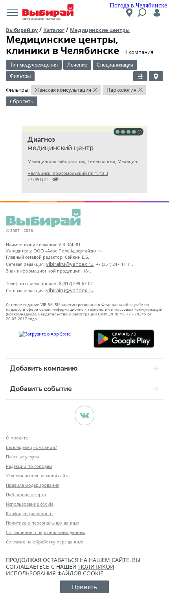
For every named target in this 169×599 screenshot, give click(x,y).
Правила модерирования (32, 485)
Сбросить (21, 101)
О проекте (17, 438)
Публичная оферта (26, 494)
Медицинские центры (100, 29)
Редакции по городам (29, 466)
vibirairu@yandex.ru (70, 263)
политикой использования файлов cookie (60, 570)
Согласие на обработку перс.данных (44, 542)
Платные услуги (22, 457)
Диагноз (41, 139)
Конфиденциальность (29, 513)
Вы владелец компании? (31, 447)
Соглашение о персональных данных (45, 532)
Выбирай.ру (22, 29)
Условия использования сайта (38, 475)
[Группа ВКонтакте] (84, 415)
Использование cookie (29, 504)
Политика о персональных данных (42, 523)
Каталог (53, 29)
